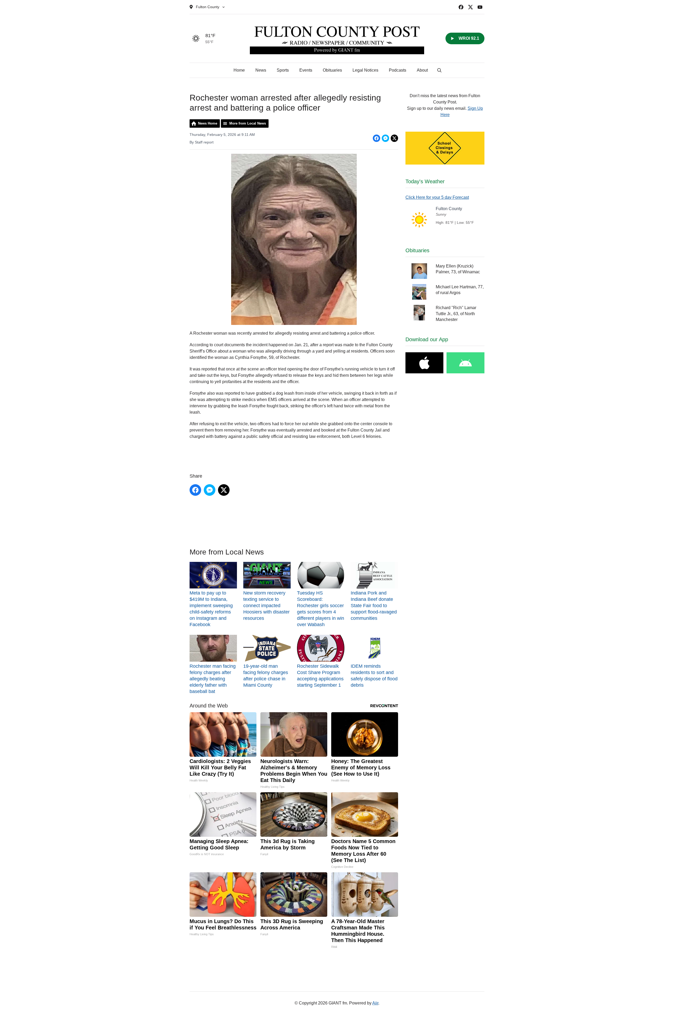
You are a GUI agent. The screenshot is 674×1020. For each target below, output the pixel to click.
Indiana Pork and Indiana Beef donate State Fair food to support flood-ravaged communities (374, 605)
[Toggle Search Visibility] (439, 70)
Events (305, 70)
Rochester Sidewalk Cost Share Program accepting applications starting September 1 (320, 675)
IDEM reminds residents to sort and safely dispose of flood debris (374, 675)
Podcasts (397, 70)
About (422, 70)
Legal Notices (365, 70)
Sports (283, 70)
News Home (207, 123)
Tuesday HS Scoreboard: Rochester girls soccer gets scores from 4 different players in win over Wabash (320, 608)
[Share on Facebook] (376, 138)
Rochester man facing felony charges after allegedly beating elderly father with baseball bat (213, 679)
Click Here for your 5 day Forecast (437, 197)
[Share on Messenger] (385, 138)
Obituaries (332, 70)
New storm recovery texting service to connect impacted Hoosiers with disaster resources (266, 605)
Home (239, 70)
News (260, 70)
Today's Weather (425, 181)
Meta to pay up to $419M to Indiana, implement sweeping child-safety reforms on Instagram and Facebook (211, 608)
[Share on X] (394, 138)
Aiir (375, 1003)
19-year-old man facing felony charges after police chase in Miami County (265, 675)
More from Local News (247, 123)
